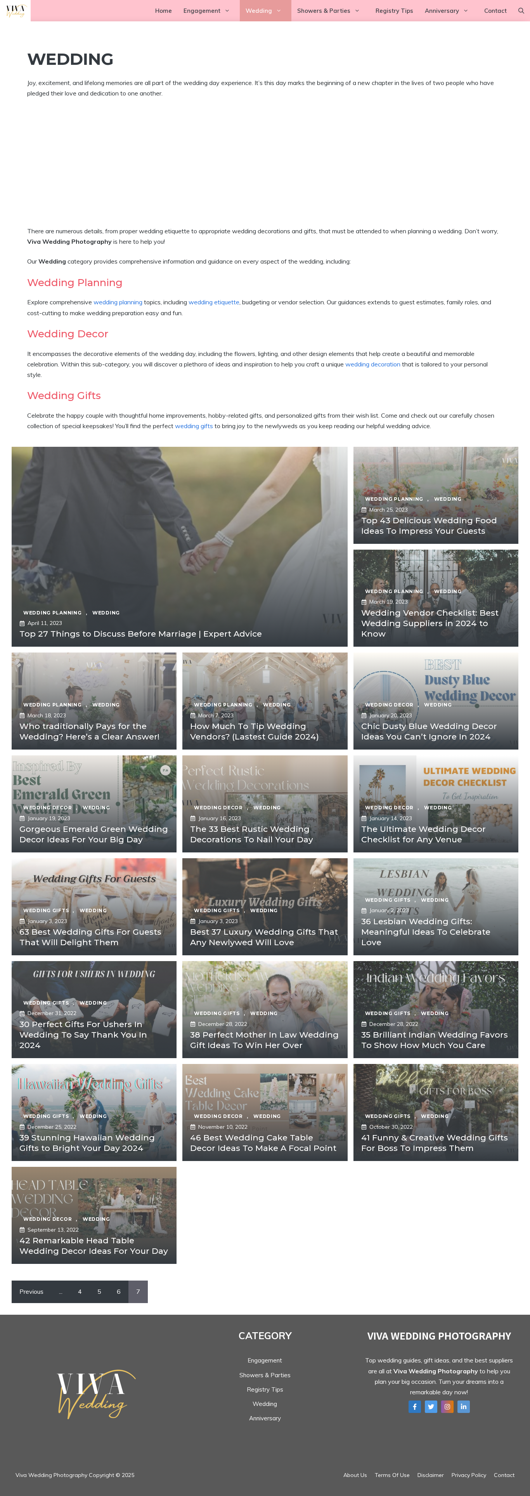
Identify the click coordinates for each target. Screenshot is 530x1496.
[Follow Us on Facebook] (415, 1407)
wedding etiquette (214, 302)
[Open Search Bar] (521, 10)
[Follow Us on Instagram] (447, 1407)
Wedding (259, 10)
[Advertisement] (265, 162)
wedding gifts (194, 426)
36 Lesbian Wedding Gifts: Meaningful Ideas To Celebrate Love (425, 932)
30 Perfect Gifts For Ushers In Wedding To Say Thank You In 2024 (83, 1034)
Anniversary (442, 10)
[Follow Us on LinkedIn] (463, 1407)
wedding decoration (372, 364)
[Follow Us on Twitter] (431, 1407)
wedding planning (118, 302)
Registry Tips (394, 10)
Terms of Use (392, 1475)
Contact (495, 10)
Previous (31, 1291)
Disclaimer (430, 1475)
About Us (355, 1475)
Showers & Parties (323, 10)
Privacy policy (469, 1475)
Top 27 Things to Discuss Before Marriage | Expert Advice (140, 634)
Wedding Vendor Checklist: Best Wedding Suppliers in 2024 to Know (430, 623)
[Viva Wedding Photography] (15, 10)
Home (163, 10)
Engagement (202, 10)
